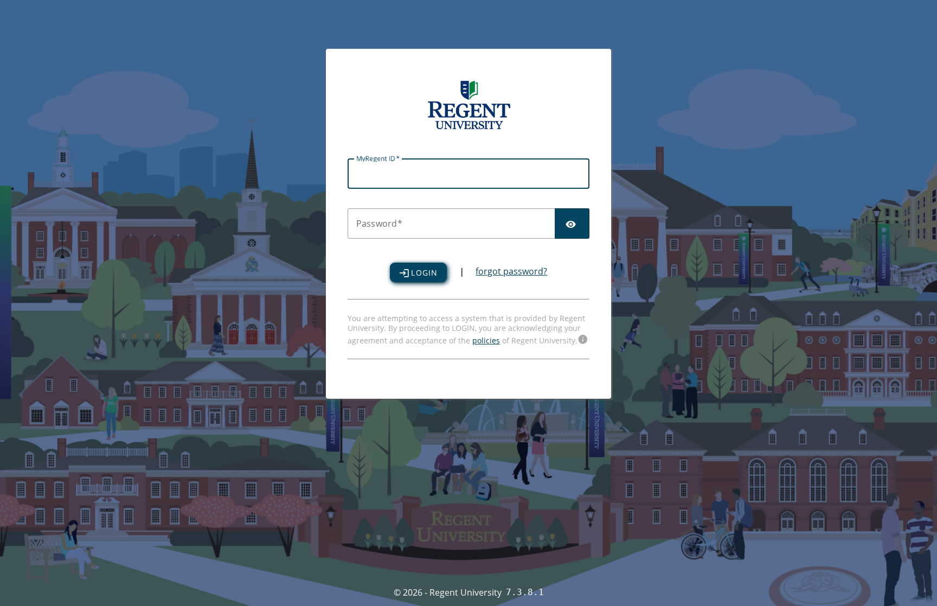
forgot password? (511, 271)
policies (486, 340)
